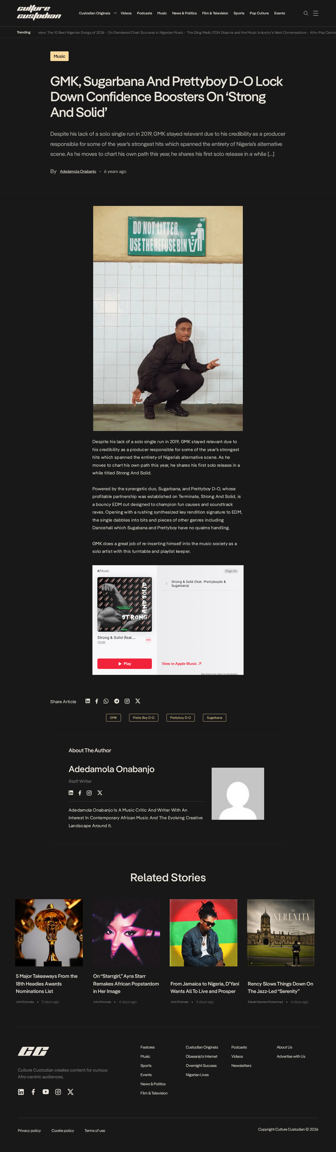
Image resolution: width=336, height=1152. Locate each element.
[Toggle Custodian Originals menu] (115, 13)
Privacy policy (29, 1130)
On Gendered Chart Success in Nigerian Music (131, 32)
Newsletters (241, 1065)
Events (279, 13)
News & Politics (184, 13)
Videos (126, 13)
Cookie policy (63, 1130)
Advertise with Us (291, 1056)
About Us (284, 1047)
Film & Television (215, 13)
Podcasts (144, 13)
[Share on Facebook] (96, 701)
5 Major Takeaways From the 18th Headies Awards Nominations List (47, 983)
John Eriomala (25, 1002)
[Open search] (305, 13)
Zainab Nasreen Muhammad (265, 1002)
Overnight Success (201, 1065)
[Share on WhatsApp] (106, 701)
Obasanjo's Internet (201, 1056)
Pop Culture (259, 13)
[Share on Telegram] (116, 701)
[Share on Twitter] (137, 701)
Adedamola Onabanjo (78, 171)
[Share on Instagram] (127, 701)
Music (162, 13)
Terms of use (94, 1130)
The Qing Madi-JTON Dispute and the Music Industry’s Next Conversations (232, 32)
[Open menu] (315, 13)
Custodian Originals (94, 13)
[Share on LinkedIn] (87, 701)
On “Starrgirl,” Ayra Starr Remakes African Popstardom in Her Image (126, 983)
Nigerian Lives (197, 1074)
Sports (239, 13)
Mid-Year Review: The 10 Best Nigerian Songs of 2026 (47, 32)
